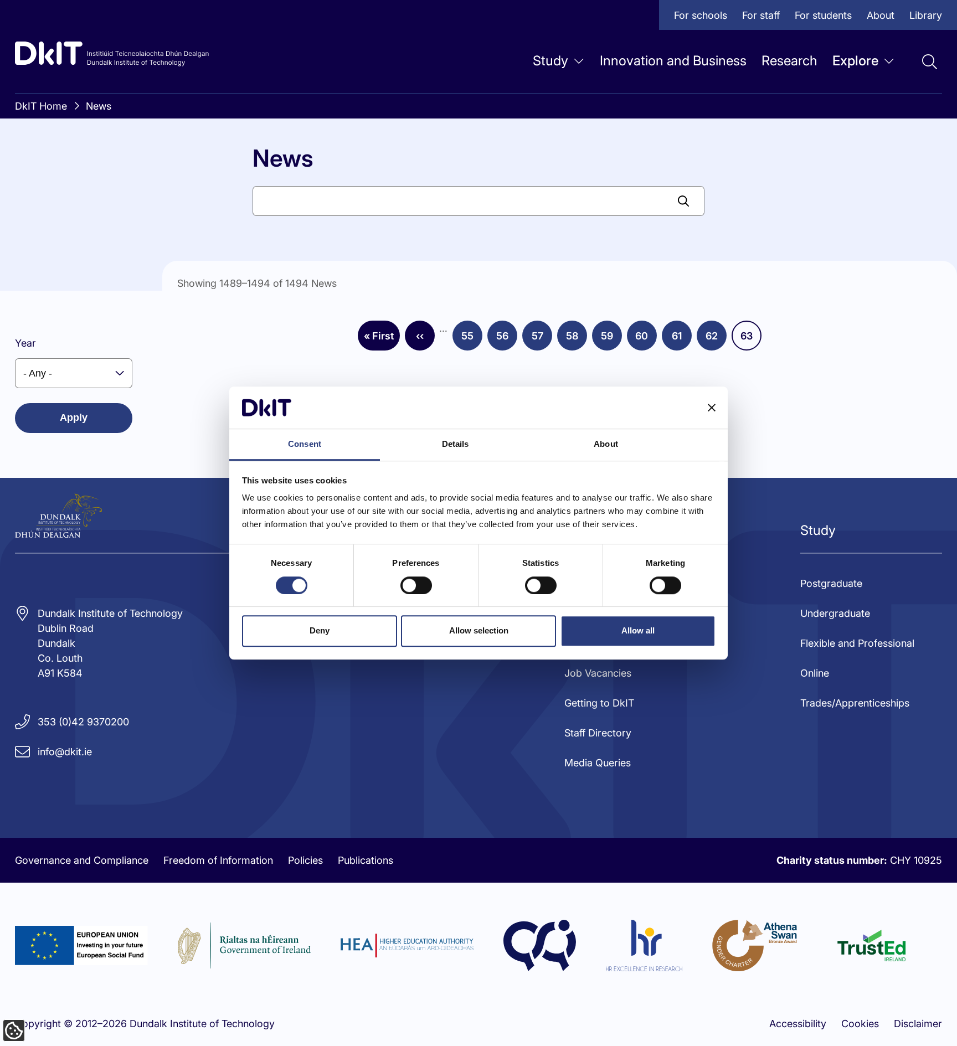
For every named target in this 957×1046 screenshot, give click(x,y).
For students (823, 15)
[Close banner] (712, 407)
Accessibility (797, 1023)
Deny (320, 630)
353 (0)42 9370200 (83, 722)
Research (789, 61)
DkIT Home (41, 106)
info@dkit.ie (65, 752)
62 (716, 339)
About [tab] (606, 444)
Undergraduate (835, 613)
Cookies (860, 1023)
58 (576, 339)
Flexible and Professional (857, 643)
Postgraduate (831, 583)
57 (542, 339)
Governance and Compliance (81, 860)
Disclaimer (918, 1023)
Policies (305, 860)
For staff (761, 15)
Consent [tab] (304, 444)
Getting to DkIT (599, 703)
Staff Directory (597, 733)
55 (471, 339)
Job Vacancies (597, 673)
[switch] (416, 585)
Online (814, 673)
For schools (700, 15)
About (880, 15)
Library (925, 15)
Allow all (638, 630)
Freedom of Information (218, 860)
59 (611, 339)
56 (506, 339)
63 (751, 339)
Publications (365, 860)
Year (25, 343)
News (98, 106)
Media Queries (597, 763)
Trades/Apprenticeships (854, 703)
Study (550, 61)
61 (682, 339)
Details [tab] (455, 444)
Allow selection (478, 630)
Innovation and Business (673, 61)
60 (646, 339)
